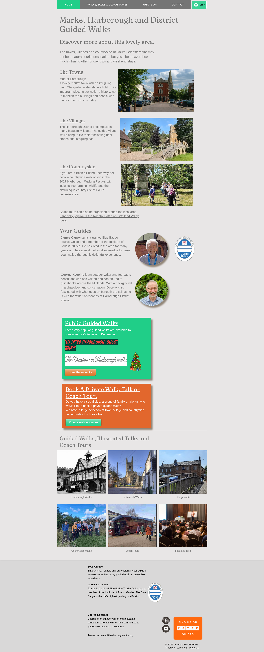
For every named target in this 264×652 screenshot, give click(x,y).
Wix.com (194, 647)
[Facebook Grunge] (166, 620)
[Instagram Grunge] (166, 629)
